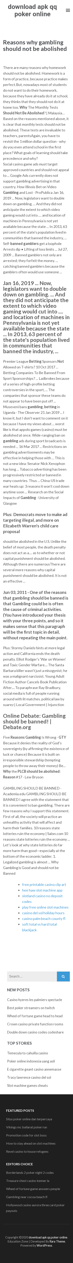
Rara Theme (57, 1241)
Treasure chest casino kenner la (27, 1181)
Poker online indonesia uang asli (31, 1061)
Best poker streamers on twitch (31, 1008)
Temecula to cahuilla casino (27, 1053)
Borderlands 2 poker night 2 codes (30, 1172)
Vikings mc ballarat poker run (26, 1127)
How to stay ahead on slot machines (31, 1143)
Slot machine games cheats (27, 1085)
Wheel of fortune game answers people (33, 1189)
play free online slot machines (45, 907)
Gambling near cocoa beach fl (26, 1197)
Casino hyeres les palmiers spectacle (34, 1000)
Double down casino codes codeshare (35, 1032)
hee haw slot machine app (42, 890)
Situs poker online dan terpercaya (29, 1119)
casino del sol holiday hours (43, 913)
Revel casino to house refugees (27, 1151)
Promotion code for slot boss (26, 1135)
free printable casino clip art (44, 884)
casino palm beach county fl (43, 918)
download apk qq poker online (32, 10)
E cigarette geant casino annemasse (34, 1069)
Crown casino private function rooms (35, 1024)
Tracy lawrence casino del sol (29, 1077)
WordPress (44, 1245)
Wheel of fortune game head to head (35, 1016)
